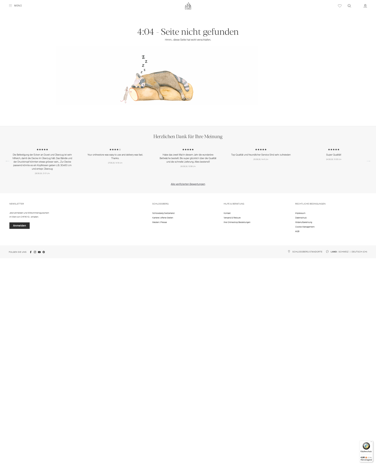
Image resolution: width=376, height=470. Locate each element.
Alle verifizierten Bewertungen (188, 184)
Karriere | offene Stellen (162, 217)
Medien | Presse (159, 222)
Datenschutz (301, 217)
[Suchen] (349, 6)
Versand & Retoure (232, 217)
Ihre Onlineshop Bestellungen (237, 222)
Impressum (300, 213)
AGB (297, 231)
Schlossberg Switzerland (163, 213)
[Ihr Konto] (365, 6)
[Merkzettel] (340, 6)
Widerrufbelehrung (303, 222)
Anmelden (19, 225)
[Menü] (371, 442)
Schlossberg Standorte (307, 251)
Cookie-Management (304, 226)
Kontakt (227, 213)
